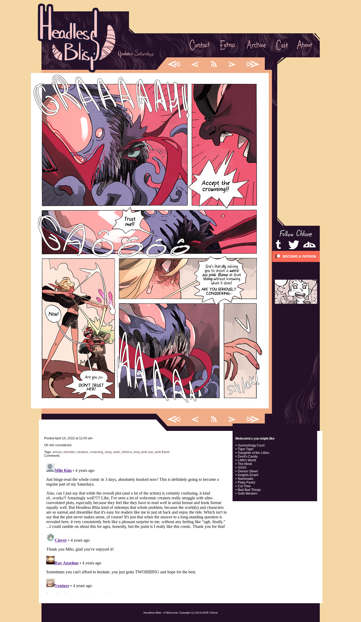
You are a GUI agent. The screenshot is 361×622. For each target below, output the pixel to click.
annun (57, 452)
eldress (127, 452)
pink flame (162, 452)
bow (137, 452)
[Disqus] (136, 527)
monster (69, 452)
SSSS (242, 467)
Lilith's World (247, 460)
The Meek (245, 464)
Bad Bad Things (249, 490)
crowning (96, 452)
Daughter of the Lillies (253, 453)
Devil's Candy (248, 456)
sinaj (108, 452)
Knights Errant (248, 475)
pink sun (147, 452)
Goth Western (247, 493)
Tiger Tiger (245, 449)
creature (82, 452)
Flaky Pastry (246, 482)
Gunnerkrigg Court (251, 445)
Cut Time (244, 486)
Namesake (245, 479)
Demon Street (248, 471)
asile (116, 452)
